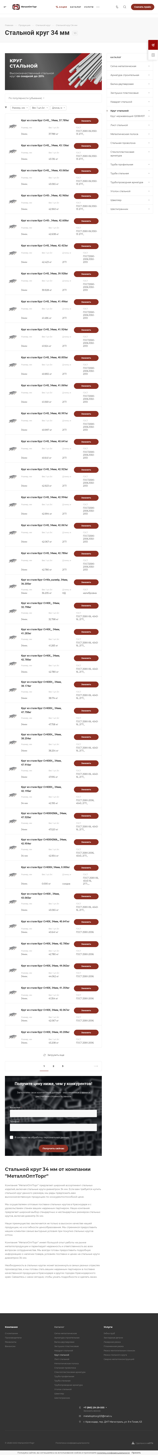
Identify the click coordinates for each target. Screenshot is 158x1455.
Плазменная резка (114, 1346)
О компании (11, 1333)
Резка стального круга (115, 1355)
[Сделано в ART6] (142, 1443)
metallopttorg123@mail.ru (97, 1416)
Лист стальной (119, 125)
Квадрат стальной (121, 101)
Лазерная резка (112, 1342)
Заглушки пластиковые (124, 92)
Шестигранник (119, 209)
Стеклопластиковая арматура (122, 153)
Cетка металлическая (123, 66)
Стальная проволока (122, 143)
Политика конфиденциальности (72, 1443)
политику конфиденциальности (113, 1452)
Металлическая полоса (124, 134)
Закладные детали (113, 1337)
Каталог (59, 1326)
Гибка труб (109, 1333)
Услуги (108, 1326)
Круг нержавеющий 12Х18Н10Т (127, 116)
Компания (11, 1326)
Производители (13, 1337)
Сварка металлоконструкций (119, 1359)
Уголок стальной (120, 191)
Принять (136, 1452)
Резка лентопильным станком (119, 1350)
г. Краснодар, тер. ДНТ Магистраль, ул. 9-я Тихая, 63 (112, 1421)
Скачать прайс (142, 7)
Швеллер (115, 200)
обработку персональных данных (50, 1137)
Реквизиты (10, 1342)
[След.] (94, 1066)
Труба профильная (121, 164)
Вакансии (10, 1346)
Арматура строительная (124, 75)
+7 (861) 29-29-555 (93, 1407)
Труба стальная (119, 173)
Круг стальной (119, 110)
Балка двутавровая (122, 84)
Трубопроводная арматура (126, 182)
